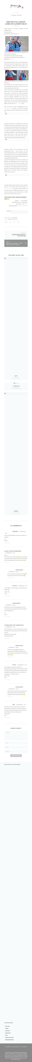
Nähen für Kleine (12, 219)
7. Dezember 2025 (16, 388)
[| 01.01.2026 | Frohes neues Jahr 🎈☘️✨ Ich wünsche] (16, 833)
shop (20, 15)
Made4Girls (12, 212)
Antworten (7, 542)
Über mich (7, 1026)
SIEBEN (16, 511)
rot (22, 204)
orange (26, 204)
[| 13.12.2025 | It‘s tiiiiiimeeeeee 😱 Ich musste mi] (16, 915)
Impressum (7, 1030)
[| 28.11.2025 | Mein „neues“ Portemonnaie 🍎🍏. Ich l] (16, 995)
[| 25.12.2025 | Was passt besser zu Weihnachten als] (16, 880)
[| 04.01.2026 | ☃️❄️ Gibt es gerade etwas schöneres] (16, 809)
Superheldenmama (8, 188)
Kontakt (6, 1028)
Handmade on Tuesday (16, 211)
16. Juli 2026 (16, 378)
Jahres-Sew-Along (8, 108)
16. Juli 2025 (16, 513)
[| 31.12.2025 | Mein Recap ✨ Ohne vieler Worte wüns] (16, 859)
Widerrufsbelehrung (9, 1039)
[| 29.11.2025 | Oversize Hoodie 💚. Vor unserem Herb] (16, 956)
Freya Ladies (18, 103)
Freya (24, 81)
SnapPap (20, 205)
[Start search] (11, 15)
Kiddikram (17, 212)
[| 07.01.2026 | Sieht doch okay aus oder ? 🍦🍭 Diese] (16, 784)
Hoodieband (24, 205)
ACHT (16, 376)
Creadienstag (24, 211)
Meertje (21, 212)
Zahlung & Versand (9, 1037)
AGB (6, 1035)
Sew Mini (26, 212)
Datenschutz (8, 1033)
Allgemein (14, 217)
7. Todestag (16, 386)
